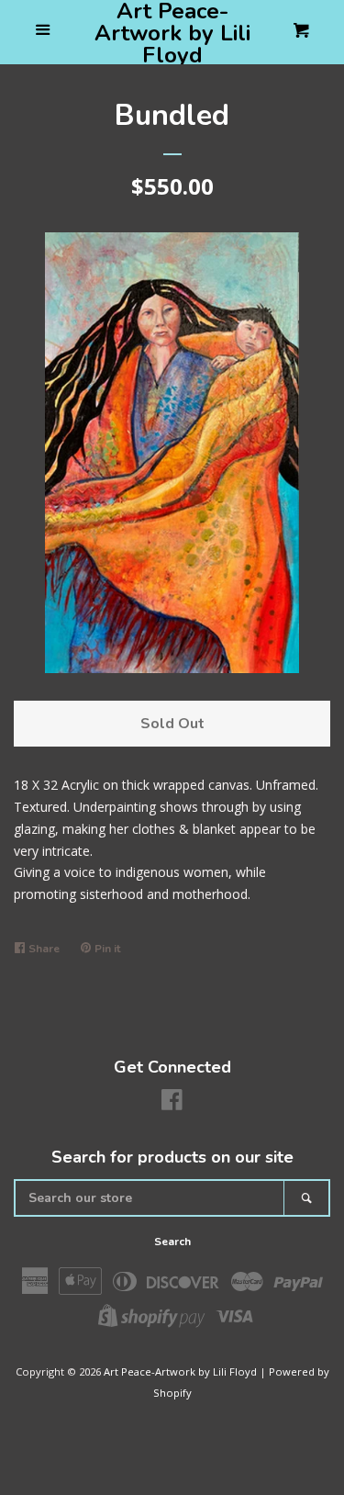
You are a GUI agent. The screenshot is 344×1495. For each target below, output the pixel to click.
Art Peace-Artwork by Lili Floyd (172, 33)
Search (172, 1241)
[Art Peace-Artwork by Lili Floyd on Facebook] (172, 1103)
